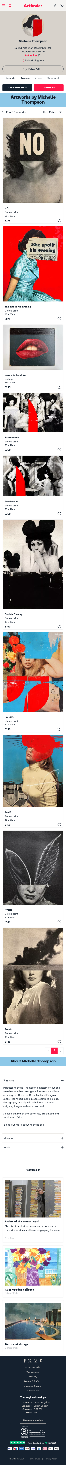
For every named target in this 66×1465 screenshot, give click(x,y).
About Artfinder (33, 1367)
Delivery (33, 1376)
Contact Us (33, 1390)
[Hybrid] (33, 878)
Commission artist (17, 87)
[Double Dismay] (33, 574)
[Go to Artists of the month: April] (33, 1210)
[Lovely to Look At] (33, 357)
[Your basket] (62, 6)
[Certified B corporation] (33, 1432)
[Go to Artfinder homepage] (33, 5)
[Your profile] (55, 5)
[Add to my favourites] (59, 221)
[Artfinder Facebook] (24, 1361)
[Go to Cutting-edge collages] (33, 1271)
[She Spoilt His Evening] (33, 274)
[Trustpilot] (33, 1442)
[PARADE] (33, 682)
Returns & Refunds (33, 1381)
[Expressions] (33, 423)
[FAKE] (33, 781)
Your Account (33, 1372)
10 (43, 51)
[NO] (33, 170)
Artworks (11, 78)
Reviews (25, 78)
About (38, 78)
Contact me (49, 87)
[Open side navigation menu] (3, 5)
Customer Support (33, 1386)
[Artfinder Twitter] (30, 1361)
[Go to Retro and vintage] (33, 1326)
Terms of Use (34, 1459)
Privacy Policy (51, 1459)
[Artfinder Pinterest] (41, 1361)
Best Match (49, 112)
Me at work (53, 78)
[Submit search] (10, 6)
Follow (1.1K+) (35, 69)
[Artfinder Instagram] (35, 1361)
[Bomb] (33, 986)
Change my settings (33, 1420)
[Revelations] (33, 486)
